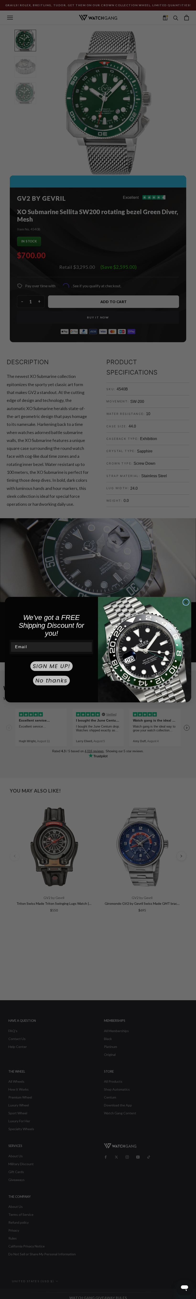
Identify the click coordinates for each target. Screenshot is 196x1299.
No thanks (51, 680)
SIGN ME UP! (51, 666)
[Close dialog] (186, 602)
